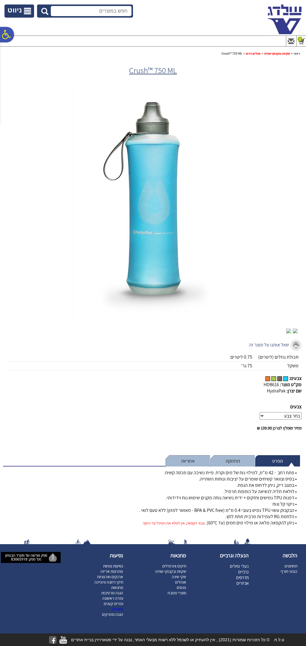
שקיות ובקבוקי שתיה (277, 53)
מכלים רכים (253, 53)
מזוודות (117, 609)
